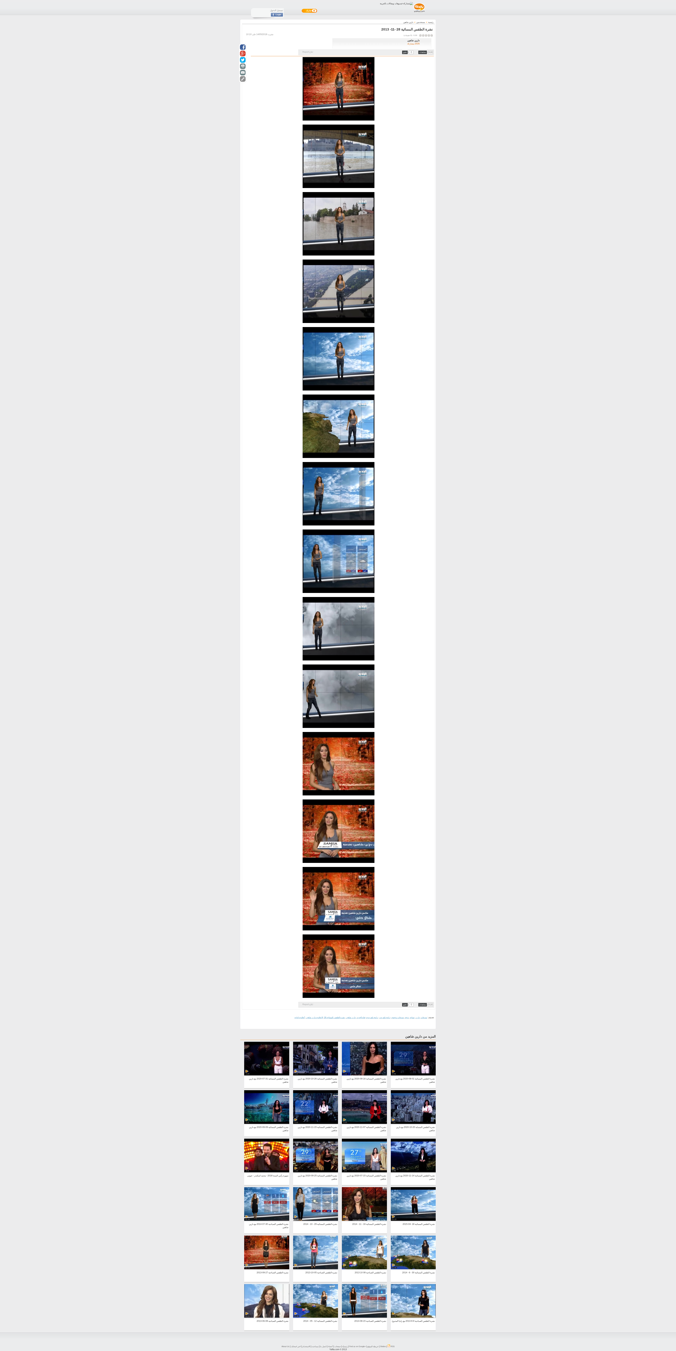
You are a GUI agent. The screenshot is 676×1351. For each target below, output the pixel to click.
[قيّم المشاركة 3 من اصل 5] (426, 35)
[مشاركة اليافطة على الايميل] (243, 72)
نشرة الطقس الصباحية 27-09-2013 (272, 1272)
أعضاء (330, 1346)
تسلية (412, 1017)
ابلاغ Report (307, 52)
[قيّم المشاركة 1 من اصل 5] (431, 35)
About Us (285, 1346)
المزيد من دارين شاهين (420, 1036)
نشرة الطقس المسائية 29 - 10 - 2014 (320, 1224)
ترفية (407, 1017)
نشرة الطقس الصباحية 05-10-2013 (321, 1272)
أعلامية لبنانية (300, 1017)
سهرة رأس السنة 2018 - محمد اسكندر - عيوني (267, 1175)
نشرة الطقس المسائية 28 (334, 1017)
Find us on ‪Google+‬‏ (357, 1346)
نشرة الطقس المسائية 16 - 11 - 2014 (369, 1224)
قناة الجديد (361, 1017)
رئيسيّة (345, 1346)
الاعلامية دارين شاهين (314, 1017)
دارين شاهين (351, 1017)
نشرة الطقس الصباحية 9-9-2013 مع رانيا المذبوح (413, 1321)
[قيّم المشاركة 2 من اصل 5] (428, 35)
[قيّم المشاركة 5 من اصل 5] (420, 35)
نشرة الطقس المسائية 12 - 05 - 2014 (320, 1321)
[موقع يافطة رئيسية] (419, 13)
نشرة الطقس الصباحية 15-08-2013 (370, 1321)
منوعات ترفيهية (398, 1017)
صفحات (337, 1346)
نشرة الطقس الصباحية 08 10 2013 (370, 1272)
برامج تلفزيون (385, 1017)
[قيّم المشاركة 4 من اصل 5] (423, 35)
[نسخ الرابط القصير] (243, 79)
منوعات (424, 1017)
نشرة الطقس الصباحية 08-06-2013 (272, 1321)
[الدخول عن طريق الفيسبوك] (277, 16)
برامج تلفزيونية (372, 1017)
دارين (418, 1017)
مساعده (315, 1346)
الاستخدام (306, 1346)
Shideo (383, 1346)
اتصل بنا (323, 1346)
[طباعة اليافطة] (243, 66)
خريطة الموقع (372, 1346)
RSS (392, 1346)
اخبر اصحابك (296, 1346)
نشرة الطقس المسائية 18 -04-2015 (419, 1224)
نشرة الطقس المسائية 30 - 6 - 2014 (418, 1272)
